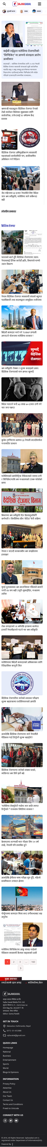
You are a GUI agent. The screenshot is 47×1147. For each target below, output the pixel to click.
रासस (26, 11)
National (7, 1051)
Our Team (7, 1096)
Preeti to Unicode (11, 1108)
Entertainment (9, 1060)
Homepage (8, 1047)
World (5, 1068)
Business (7, 1055)
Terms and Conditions (13, 1104)
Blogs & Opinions (11, 1072)
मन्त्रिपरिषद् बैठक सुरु (24, 982)
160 (33, 961)
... (26, 961)
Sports (6, 1064)
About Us (7, 1092)
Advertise (7, 1088)
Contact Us (8, 1100)
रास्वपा (39, 11)
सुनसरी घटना (11, 11)
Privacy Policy (9, 1083)
